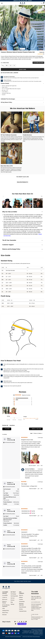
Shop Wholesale (22, 607)
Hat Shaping (13, 593)
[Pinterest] (21, 621)
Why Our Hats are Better (9, 211)
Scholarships (22, 601)
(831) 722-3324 (35, 614)
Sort (31, 433)
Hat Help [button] (13, 591)
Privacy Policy (38, 607)
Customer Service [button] (5, 592)
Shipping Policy (5, 610)
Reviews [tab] (5, 425)
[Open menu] (2, 3)
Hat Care (12, 598)
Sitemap (12, 604)
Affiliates (21, 597)
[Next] (42, 196)
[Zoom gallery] (43, 7)
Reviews (12, 600)
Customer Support (8, 244)
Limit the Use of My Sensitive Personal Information (31, 636)
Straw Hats (25, 581)
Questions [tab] (12, 425)
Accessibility (5, 595)
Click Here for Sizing (38, 62)
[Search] (41, 3)
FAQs (3, 608)
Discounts (4, 614)
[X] (17, 621)
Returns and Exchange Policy (11, 249)
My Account (4, 599)
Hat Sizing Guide (14, 596)
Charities (21, 599)
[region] (9, 410)
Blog (12, 602)
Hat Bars (21, 609)
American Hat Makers (36, 629)
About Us (21, 595)
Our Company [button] (21, 592)
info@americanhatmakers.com (37, 616)
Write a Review (37, 429)
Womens (18, 581)
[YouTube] (15, 623)
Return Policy (5, 612)
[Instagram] (23, 621)
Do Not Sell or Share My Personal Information (13, 636)
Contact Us (4, 597)
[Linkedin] (26, 621)
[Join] (42, 602)
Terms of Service (36, 608)
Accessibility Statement (38, 630)
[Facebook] (15, 621)
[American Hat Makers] (22, 3)
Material (21, 581)
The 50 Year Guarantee (9, 240)
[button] (22, 69)
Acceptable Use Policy (27, 630)
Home (15, 581)
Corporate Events (22, 611)
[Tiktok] (19, 621)
